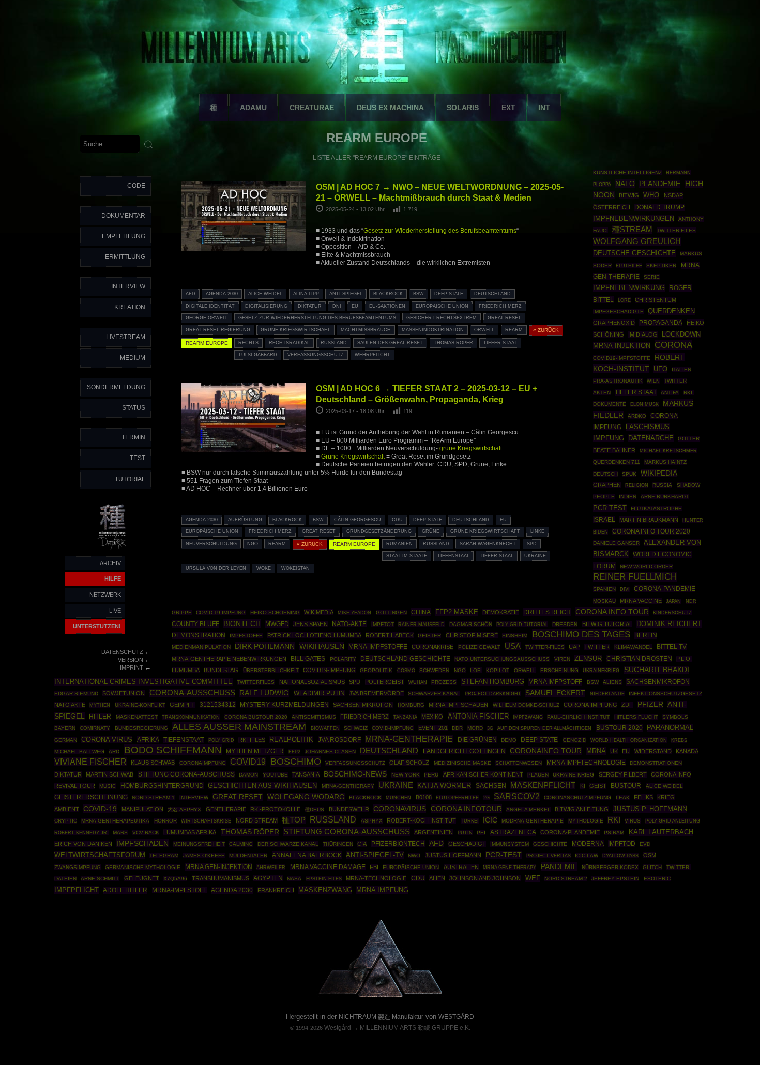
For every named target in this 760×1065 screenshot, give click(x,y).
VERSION (130, 660)
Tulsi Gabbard (257, 354)
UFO (660, 369)
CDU (397, 519)
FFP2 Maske (456, 612)
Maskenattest (137, 717)
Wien (653, 381)
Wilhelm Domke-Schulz (526, 705)
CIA (362, 844)
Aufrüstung (245, 519)
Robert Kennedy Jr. (81, 832)
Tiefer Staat (500, 342)
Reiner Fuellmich (635, 577)
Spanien (604, 589)
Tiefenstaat (453, 555)
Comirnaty (95, 728)
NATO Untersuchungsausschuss (502, 659)
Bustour (626, 785)
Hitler (100, 716)
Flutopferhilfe (457, 797)
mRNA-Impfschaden (458, 705)
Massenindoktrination (433, 329)
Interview (128, 286)
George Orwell (207, 318)
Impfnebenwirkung (629, 288)
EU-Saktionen (387, 306)
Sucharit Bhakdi (656, 670)
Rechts (248, 342)
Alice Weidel (265, 293)
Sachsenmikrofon (658, 682)
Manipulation (142, 809)
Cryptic (65, 821)
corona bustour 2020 (255, 717)
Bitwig (629, 195)
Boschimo (295, 761)
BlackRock (388, 293)
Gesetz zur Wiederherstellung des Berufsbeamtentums (439, 230)
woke (263, 568)
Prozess (444, 682)
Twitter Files (676, 230)
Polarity (343, 659)
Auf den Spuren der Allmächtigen (544, 728)
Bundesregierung (141, 728)
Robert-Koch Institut (421, 820)
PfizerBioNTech (398, 843)
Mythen (99, 705)
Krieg (666, 797)
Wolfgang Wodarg (306, 797)
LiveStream (125, 337)
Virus (633, 821)
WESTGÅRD (456, 1017)
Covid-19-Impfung (221, 612)
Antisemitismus (314, 717)
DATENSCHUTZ (122, 652)
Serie (652, 277)
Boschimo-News (355, 774)
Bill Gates (308, 659)
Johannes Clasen (330, 751)
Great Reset (504, 318)
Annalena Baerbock (307, 855)
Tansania (306, 774)
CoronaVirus (399, 808)
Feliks (643, 797)
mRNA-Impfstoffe (377, 646)
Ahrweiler (270, 867)
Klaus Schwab (153, 762)
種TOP (294, 820)
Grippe (182, 612)
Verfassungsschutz (315, 354)
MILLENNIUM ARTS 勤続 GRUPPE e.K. (415, 1027)
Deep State (448, 293)
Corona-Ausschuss (192, 693)
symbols (675, 717)
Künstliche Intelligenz (627, 172)
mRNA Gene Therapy (509, 867)
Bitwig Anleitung (582, 809)
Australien (461, 867)
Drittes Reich (547, 612)
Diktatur (310, 306)
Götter (689, 439)
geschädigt (467, 844)
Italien (681, 369)
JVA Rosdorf (339, 739)
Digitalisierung (266, 306)
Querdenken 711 (616, 462)
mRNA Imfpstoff (555, 682)
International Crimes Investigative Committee (143, 682)
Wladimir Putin (319, 693)
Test (137, 458)
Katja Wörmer (444, 785)
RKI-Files (251, 740)
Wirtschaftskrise (206, 821)
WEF (532, 878)
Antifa (670, 392)
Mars (120, 832)
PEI (481, 832)
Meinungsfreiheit (199, 844)
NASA (294, 878)
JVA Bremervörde (376, 693)
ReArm (514, 329)
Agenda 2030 (222, 293)
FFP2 (294, 751)
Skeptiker (661, 265)
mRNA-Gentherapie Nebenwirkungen (229, 659)
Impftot (382, 624)
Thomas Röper (453, 342)
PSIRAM (614, 832)
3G (490, 728)
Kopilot (497, 670)
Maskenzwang (325, 890)
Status (133, 408)
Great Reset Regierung (218, 329)
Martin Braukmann (648, 519)
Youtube (275, 775)
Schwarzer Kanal (434, 693)
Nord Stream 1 (153, 797)
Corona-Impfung (590, 705)
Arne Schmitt (100, 878)
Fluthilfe (629, 265)
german (65, 740)
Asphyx (372, 821)
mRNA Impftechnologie (586, 762)
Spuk (629, 474)
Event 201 (433, 728)
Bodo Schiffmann (173, 749)
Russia (662, 485)
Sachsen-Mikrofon (363, 705)
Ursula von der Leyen (216, 568)
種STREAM (632, 229)
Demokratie (500, 612)
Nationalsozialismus (312, 682)
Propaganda (660, 322)
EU (355, 306)
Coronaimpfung (202, 763)
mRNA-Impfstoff (179, 890)
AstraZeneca (513, 832)
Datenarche (651, 438)
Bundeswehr (349, 809)
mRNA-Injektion (621, 345)
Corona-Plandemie (570, 832)
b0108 (424, 797)
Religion (636, 485)
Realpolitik (291, 739)
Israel (604, 519)
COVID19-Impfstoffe (621, 358)
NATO (625, 183)
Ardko (637, 416)
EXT (508, 107)
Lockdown (681, 334)
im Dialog (643, 334)
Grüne (430, 531)
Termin (133, 437)
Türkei (470, 821)
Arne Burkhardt (665, 496)
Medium (132, 357)
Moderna (588, 843)
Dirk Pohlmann (265, 646)
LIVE (115, 610)
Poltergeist (384, 682)
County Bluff (195, 624)
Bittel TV (672, 646)
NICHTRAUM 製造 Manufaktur (381, 1017)
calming (241, 844)
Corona (673, 345)
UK (614, 751)
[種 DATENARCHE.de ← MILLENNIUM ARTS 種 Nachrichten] (113, 550)
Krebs (679, 740)
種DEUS (314, 809)
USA (513, 646)
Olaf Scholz (409, 762)
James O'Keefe (204, 855)
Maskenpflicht (542, 785)
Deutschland (492, 293)
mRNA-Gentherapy (348, 786)
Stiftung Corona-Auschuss (186, 774)
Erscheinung (559, 670)
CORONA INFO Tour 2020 (651, 531)
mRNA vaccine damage (328, 867)
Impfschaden (142, 843)
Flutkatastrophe (656, 508)
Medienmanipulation (201, 647)
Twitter (597, 647)
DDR (457, 728)
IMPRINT (131, 667)
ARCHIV (110, 563)
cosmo (406, 670)
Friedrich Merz (500, 306)
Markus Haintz (665, 462)
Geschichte (550, 844)
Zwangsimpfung (77, 867)
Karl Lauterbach (661, 832)
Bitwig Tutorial (607, 624)
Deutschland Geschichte (405, 658)
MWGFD (277, 624)
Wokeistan (295, 568)
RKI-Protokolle (275, 809)
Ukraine (535, 555)
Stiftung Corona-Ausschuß (346, 831)
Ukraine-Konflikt (140, 705)
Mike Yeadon (354, 612)
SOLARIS (463, 107)
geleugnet (141, 878)
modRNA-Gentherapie (532, 821)
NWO (414, 855)
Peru (431, 775)
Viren (562, 659)
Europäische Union (442, 306)
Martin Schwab (109, 774)
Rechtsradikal (289, 342)
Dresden (564, 624)
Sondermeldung (116, 387)
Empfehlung (123, 236)
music (107, 786)
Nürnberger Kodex (610, 867)
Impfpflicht (76, 890)
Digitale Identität (210, 306)
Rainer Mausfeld (421, 624)
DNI (336, 306)
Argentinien (433, 832)
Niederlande (607, 693)
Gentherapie (226, 809)
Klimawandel (633, 647)
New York (405, 775)
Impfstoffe (246, 635)
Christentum (655, 300)
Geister (429, 635)
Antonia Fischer (478, 716)
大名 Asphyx (184, 809)
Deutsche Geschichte (634, 253)
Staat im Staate (406, 555)
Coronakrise (432, 647)
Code (136, 185)
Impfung (608, 438)
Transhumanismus (220, 878)
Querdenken (671, 311)
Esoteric (657, 878)
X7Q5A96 (175, 878)
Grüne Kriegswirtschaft (353, 456)
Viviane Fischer (90, 761)
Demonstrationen (656, 763)
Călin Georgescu (357, 519)
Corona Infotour (466, 808)
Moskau (604, 601)
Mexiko (432, 716)
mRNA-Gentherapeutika (115, 821)
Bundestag (221, 670)
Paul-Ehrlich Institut (578, 717)
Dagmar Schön (470, 624)
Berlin (645, 635)
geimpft (182, 705)
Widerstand (653, 751)
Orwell (484, 329)
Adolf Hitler (125, 890)
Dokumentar (123, 215)
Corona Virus (106, 739)
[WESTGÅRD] (380, 995)
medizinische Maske (462, 763)
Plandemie (659, 184)
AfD (190, 293)
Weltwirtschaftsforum (99, 855)
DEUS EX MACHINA (390, 107)
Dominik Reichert (669, 624)
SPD (532, 543)
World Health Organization (628, 740)
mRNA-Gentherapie (409, 739)
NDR (691, 601)
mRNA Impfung (382, 890)
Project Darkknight (493, 693)
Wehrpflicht (372, 354)
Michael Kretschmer (668, 450)
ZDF (627, 705)
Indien (627, 496)
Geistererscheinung (91, 797)
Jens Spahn (310, 624)
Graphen (607, 485)
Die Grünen (477, 739)
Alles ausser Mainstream (239, 727)
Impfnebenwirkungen (633, 218)
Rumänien (399, 543)
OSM (649, 855)
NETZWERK (105, 594)
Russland (334, 342)
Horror (165, 821)
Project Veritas (548, 855)
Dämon (248, 775)
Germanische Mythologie (142, 867)
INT (544, 107)
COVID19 (248, 761)
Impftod (621, 843)
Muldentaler (248, 855)
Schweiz (356, 728)
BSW (418, 293)
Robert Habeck (390, 635)
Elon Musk (644, 404)
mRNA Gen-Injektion (218, 867)
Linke (537, 531)
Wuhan (417, 682)
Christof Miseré (472, 635)
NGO (252, 543)
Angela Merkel (528, 809)
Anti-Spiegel (345, 293)
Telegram (163, 855)
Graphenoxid (614, 323)
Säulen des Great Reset (390, 342)
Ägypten (268, 878)
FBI (374, 867)
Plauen (538, 775)
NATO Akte (69, 705)
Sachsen (491, 785)
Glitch (652, 867)
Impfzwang (528, 717)
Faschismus (648, 427)
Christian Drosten (639, 658)
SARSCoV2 (517, 796)
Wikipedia (659, 473)
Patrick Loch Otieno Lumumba (314, 635)
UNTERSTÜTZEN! (97, 626)
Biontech (242, 623)
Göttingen (391, 612)
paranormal (670, 728)
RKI (613, 820)
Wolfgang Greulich (637, 241)
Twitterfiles (256, 682)
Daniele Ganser (616, 543)
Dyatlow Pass (620, 855)
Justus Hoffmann (453, 855)
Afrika (148, 739)
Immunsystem (509, 844)
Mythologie (585, 821)
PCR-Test (503, 855)
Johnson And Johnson (485, 878)
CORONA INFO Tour (612, 611)
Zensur (588, 658)
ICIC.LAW (586, 855)
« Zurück (546, 330)
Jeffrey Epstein (615, 878)
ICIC (490, 820)
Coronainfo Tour (546, 751)
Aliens (612, 682)
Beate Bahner (614, 450)
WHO (651, 195)
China (421, 612)
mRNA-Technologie (376, 878)
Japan (673, 601)
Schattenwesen (518, 763)
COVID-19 (100, 808)
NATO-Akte (349, 623)
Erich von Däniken (83, 844)
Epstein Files (324, 878)
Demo (508, 740)
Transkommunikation (191, 717)
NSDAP (673, 195)
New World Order (646, 566)
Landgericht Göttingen (464, 751)
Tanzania (405, 717)
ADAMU (253, 107)
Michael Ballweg (79, 751)
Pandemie (559, 866)
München (398, 797)
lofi (476, 670)
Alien (437, 878)
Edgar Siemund (76, 693)
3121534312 (218, 704)
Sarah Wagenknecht (488, 543)
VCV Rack (145, 832)
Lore (624, 300)
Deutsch (605, 474)
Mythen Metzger (255, 751)
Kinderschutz (672, 612)
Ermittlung (125, 257)
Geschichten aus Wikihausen (262, 785)
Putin (465, 832)
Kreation (129, 307)
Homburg (411, 705)
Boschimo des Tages (581, 634)
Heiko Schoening (275, 612)
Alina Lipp (306, 293)
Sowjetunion (123, 693)
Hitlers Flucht (636, 717)
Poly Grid (221, 740)
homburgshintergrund (162, 785)
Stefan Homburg (492, 682)
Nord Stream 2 (565, 878)
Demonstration (198, 635)
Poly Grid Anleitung (672, 821)
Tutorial (130, 479)
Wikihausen (321, 646)
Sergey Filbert (623, 774)
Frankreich (275, 890)
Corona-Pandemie (664, 588)
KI (582, 786)
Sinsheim (514, 635)
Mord (475, 728)
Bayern (64, 728)
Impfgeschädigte (618, 311)
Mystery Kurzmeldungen (284, 705)
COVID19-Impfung (329, 670)
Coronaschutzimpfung (577, 797)
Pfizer (650, 704)
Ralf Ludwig (264, 693)
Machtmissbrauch (366, 329)
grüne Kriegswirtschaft (295, 329)
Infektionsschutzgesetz (665, 693)
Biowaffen (325, 728)
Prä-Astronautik (618, 381)
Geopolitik (376, 670)
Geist (597, 786)
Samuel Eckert (555, 693)
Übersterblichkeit (271, 670)
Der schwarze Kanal (287, 844)
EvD (645, 844)
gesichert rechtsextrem (441, 318)
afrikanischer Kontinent (483, 774)
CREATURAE (312, 107)
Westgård (337, 1027)
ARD (114, 751)
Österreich (611, 207)
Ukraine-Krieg (573, 775)
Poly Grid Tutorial (522, 624)
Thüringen (338, 844)
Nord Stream (257, 820)
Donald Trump (659, 207)
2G (486, 797)
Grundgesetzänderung (379, 531)
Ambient (66, 809)
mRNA (596, 751)
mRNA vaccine (641, 601)
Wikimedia (318, 612)
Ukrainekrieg (601, 670)
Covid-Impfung (393, 728)
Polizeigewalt (479, 647)
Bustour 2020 (619, 728)
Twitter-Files (545, 647)
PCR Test (610, 508)
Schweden (434, 670)
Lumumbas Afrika (189, 832)
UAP (574, 647)
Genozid (574, 740)
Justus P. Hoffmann (650, 809)
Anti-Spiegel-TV (375, 855)
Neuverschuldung (211, 543)
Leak (623, 797)
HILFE (112, 578)
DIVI (625, 589)
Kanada (687, 751)
